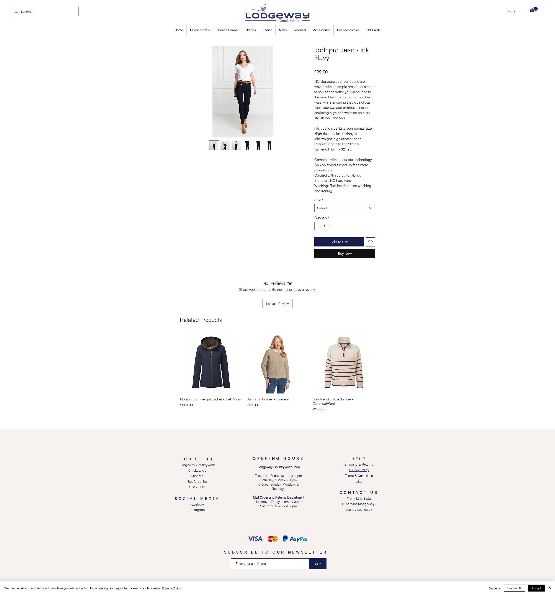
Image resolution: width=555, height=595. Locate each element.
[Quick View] (211, 362)
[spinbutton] (324, 226)
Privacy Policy (171, 588)
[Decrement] (318, 226)
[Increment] (331, 226)
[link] (534, 9)
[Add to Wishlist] (370, 241)
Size (318, 200)
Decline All (514, 588)
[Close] (549, 588)
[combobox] (344, 208)
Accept (536, 588)
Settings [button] (494, 588)
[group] (277, 371)
